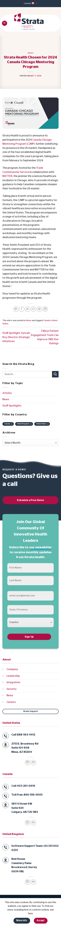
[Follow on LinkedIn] (27, 762)
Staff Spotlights (11, 405)
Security (12, 689)
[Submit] (55, 374)
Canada (27, 3)
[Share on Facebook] (21, 309)
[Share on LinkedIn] (45, 309)
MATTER (7, 176)
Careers (11, 702)
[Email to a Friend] (33, 309)
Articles (7, 393)
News (30, 53)
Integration (13, 682)
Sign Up (29, 637)
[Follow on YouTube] (33, 762)
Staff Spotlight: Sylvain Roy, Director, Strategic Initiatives (16, 337)
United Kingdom (23, 424)
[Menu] (4, 23)
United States (41, 424)
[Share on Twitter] (27, 309)
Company (12, 669)
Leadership (13, 676)
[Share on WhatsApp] (16, 309)
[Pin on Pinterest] (39, 309)
